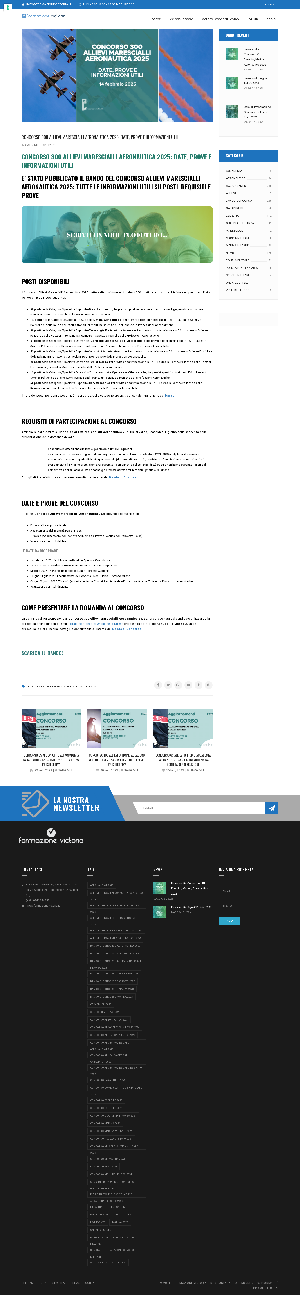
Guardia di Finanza (240, 223)
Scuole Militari (237, 275)
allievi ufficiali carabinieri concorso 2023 (115, 906)
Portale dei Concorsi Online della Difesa (95, 623)
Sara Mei (32, 145)
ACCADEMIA (234, 171)
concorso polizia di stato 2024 (111, 1138)
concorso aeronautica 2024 (109, 1019)
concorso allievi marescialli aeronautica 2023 (110, 1043)
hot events (97, 1222)
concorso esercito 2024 (106, 1108)
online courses (100, 1230)
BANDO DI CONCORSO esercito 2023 (112, 981)
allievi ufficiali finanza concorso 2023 (116, 930)
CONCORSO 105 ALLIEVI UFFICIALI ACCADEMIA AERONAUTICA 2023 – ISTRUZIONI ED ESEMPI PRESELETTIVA (117, 760)
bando (170, 395)
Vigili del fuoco (238, 290)
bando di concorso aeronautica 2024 (115, 953)
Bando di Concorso (123, 477)
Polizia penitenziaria (242, 267)
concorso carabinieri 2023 (108, 1080)
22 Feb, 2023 (43, 770)
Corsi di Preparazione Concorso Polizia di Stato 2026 (257, 112)
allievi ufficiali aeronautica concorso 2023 (116, 894)
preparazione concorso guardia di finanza (114, 1238)
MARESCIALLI (235, 230)
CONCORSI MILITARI (54, 1282)
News (230, 253)
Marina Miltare (237, 245)
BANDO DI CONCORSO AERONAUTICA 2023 (115, 945)
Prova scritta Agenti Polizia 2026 (191, 907)
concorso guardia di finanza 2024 (113, 1115)
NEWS (76, 1282)
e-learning (97, 1207)
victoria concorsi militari (108, 1262)
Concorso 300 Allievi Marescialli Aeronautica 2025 (62, 686)
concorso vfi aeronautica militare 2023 (114, 1147)
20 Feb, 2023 (109, 770)
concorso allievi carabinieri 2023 (112, 1035)
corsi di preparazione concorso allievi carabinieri (112, 1183)
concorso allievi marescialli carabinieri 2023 (110, 1056)
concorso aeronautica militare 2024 (114, 1027)
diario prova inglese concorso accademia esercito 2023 (111, 1195)
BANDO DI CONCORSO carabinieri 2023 (114, 973)
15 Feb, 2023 (175, 770)
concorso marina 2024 (105, 1123)
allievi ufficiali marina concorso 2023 (115, 938)
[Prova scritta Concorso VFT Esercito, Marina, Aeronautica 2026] (232, 54)
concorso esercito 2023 (106, 1100)
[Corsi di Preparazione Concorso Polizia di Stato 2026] (232, 111)
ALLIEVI (231, 193)
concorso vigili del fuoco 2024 (111, 1174)
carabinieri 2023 (100, 1004)
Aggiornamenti (237, 185)
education (118, 1207)
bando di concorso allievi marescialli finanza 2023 (116, 962)
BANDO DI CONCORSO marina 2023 (111, 996)
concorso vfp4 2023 (103, 1166)
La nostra (71, 799)
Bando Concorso (239, 200)
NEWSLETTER (74, 807)
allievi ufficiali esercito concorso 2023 (113, 919)
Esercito (232, 215)
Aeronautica (236, 178)
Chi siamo (29, 1282)
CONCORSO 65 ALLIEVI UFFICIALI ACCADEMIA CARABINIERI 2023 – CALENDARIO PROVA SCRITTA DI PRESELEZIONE (183, 760)
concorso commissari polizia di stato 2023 (116, 1089)
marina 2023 (120, 1222)
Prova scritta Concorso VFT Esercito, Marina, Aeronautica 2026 (189, 888)
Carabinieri (234, 208)
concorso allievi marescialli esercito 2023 (116, 1068)
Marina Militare (238, 238)
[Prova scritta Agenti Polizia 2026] (232, 83)
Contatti (271, 4)
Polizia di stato (238, 260)
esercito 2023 (99, 1214)
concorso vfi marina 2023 (107, 1159)
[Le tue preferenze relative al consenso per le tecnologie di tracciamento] (8, 8)
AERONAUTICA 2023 (102, 885)
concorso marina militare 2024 (111, 1131)
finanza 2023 (123, 1214)
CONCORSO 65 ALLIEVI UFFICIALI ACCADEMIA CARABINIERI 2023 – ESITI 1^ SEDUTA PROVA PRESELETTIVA (51, 760)
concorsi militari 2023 (105, 1012)
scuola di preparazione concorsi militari (113, 1251)
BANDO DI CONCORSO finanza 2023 (112, 989)
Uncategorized (237, 282)
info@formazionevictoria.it (48, 4)
